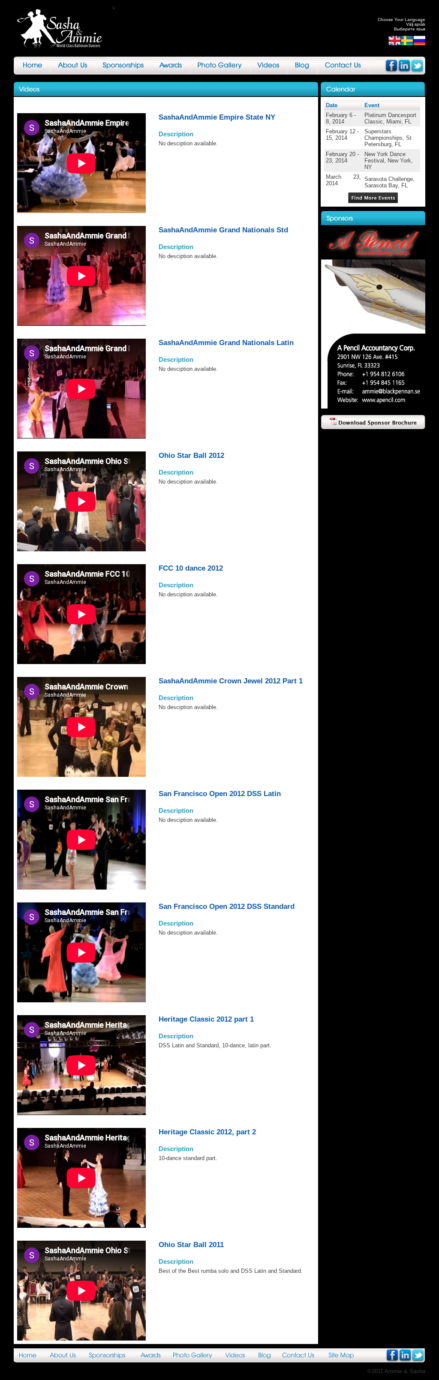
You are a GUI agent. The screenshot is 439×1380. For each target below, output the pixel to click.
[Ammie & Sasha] (63, 28)
